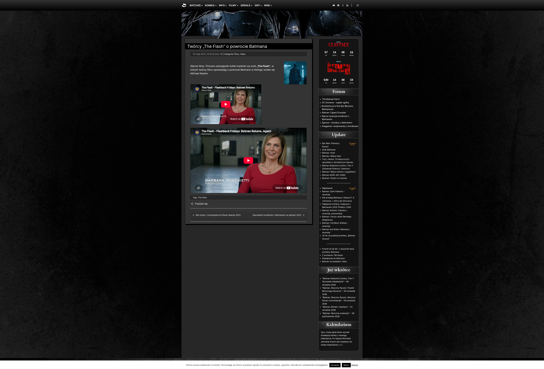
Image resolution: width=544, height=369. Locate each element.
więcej (354, 365)
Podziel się (201, 203)
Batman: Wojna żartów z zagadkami (338, 171)
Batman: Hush (328, 153)
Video (242, 54)
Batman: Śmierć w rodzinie (334, 178)
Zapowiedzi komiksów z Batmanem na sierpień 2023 (276, 215)
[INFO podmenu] (226, 5)
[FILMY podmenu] (237, 5)
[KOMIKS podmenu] (216, 5)
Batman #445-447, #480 (333, 175)
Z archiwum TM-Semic (332, 255)
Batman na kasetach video (334, 261)
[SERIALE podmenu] (251, 5)
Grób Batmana (328, 149)
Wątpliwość (327, 188)
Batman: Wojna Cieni (331, 156)
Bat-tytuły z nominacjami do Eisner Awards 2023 (218, 215)
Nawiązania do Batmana (333, 258)
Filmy (236, 54)
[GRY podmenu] (261, 5)
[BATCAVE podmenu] (202, 5)
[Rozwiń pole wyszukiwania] (358, 5)
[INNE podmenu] (271, 5)
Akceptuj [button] (335, 365)
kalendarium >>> (335, 345)
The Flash (202, 197)
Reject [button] (346, 365)
